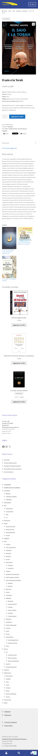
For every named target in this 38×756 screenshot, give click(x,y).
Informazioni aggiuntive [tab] (9, 148)
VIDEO (5, 703)
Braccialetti (9, 676)
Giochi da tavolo (10, 526)
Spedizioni (7, 711)
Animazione (9, 508)
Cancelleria (7, 490)
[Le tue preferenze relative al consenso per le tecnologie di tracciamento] (35, 753)
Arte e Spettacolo (11, 547)
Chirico (6, 128)
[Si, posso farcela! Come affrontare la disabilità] (25, 234)
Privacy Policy (8, 725)
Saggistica (9, 622)
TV (7, 517)
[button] (33, 24)
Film (7, 514)
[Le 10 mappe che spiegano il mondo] (9, 267)
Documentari (9, 511)
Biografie (24, 11)
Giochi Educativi (10, 532)
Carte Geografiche (13, 640)
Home (5, 11)
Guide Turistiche (12, 643)
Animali (8, 544)
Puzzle (8, 535)
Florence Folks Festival (10, 463)
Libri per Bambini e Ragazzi (13, 580)
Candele (8, 679)
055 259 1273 (5, 425)
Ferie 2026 (6, 460)
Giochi (6, 523)
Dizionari (10, 565)
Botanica (8, 556)
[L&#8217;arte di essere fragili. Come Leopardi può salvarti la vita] (9, 238)
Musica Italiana (12, 658)
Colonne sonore (12, 655)
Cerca (19, 753)
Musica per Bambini (13, 661)
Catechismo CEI (12, 604)
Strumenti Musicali (11, 667)
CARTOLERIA (7, 502)
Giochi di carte (10, 529)
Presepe (8, 688)
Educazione (9, 562)
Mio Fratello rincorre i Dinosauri (12, 469)
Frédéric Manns (13, 128)
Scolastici (11, 568)
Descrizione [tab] (5, 143)
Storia (7, 634)
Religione (18, 11)
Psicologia (9, 595)
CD (7, 652)
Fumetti (8, 571)
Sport (7, 631)
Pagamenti (7, 715)
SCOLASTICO (7, 700)
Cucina (8, 559)
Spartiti (8, 664)
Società (8, 628)
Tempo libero (9, 637)
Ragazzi (10, 586)
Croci (7, 682)
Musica (6, 649)
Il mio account (6, 753)
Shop (9, 11)
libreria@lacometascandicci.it (10, 427)
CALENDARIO (7, 484)
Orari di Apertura (8, 472)
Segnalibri (9, 499)
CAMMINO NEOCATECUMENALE (12, 487)
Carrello (29, 751)
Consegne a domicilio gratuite (12, 466)
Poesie (8, 592)
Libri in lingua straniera (12, 577)
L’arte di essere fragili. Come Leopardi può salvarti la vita (8, 251)
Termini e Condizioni (10, 722)
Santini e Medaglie (11, 694)
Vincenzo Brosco (22, 128)
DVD (5, 505)
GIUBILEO (6, 538)
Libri (14, 11)
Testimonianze (12, 616)
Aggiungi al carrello (17, 116)
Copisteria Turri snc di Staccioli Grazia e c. (14, 739)
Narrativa (8, 589)
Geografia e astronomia (12, 574)
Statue (8, 697)
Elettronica (7, 520)
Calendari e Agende (11, 496)
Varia (7, 646)
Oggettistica (7, 673)
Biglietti (8, 493)
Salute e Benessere (11, 625)
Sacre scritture (12, 610)
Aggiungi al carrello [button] (19, 325)
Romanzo (8, 619)
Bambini (10, 583)
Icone (7, 685)
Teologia (10, 613)
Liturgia (10, 607)
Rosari (8, 691)
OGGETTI (6, 670)
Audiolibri (8, 550)
